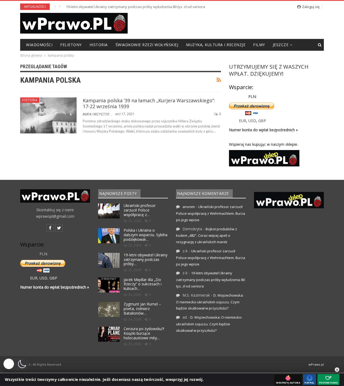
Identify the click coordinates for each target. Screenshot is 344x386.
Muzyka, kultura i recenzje (215, 44)
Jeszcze (281, 44)
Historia (98, 44)
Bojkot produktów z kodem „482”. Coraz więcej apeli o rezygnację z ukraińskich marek (206, 236)
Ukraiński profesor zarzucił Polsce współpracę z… (140, 210)
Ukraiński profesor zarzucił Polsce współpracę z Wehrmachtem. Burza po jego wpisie (210, 213)
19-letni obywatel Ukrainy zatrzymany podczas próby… (145, 259)
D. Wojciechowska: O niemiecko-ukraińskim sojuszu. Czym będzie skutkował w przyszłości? (209, 302)
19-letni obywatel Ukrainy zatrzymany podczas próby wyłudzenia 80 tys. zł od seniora (135, 6)
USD (252, 120)
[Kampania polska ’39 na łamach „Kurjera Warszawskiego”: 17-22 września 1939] (48, 115)
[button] (16, 364)
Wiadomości (39, 44)
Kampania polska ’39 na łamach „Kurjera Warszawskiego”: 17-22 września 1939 (149, 103)
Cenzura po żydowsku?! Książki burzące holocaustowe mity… (144, 333)
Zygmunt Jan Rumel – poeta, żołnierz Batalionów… (142, 308)
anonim (188, 206)
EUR (242, 120)
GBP (262, 120)
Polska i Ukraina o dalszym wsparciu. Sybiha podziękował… (145, 235)
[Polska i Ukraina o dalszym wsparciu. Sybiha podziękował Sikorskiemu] (109, 235)
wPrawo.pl (316, 364)
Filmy (259, 44)
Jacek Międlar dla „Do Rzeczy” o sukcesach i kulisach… (143, 284)
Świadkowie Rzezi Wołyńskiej (147, 44)
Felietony (71, 44)
